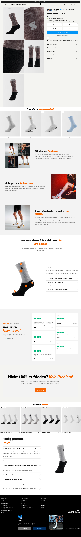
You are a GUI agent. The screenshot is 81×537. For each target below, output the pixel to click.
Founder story (24, 505)
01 (20, 271)
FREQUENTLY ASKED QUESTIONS (7, 507)
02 (20, 263)
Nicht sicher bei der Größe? (62, 35)
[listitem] (43, 321)
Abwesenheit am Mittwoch (27, 507)
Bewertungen (24, 501)
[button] (69, 4)
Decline (24, 528)
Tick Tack (42, 503)
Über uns (23, 503)
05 (14, 291)
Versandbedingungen (5, 508)
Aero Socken (8, 8)
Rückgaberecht (4, 505)
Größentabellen (4, 503)
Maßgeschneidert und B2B (6, 510)
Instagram (43, 500)
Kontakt (2, 500)
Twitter (42, 507)
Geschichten (24, 500)
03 (32, 282)
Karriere (2, 512)
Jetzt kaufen (40, 390)
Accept (39, 528)
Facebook (43, 505)
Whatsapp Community (45, 501)
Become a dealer (4, 501)
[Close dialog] (63, 511)
